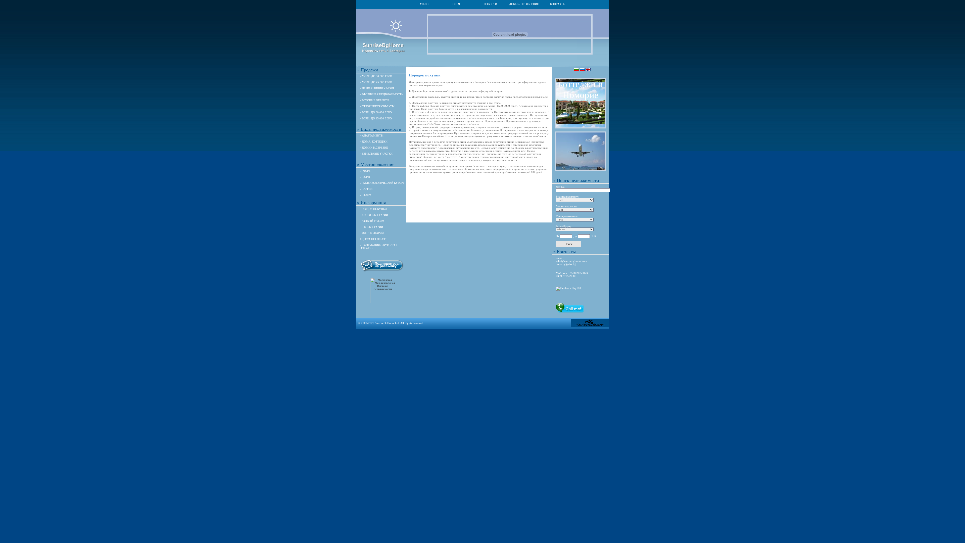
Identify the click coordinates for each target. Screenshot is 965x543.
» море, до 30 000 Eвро (376, 76)
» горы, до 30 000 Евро (376, 112)
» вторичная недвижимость (381, 94)
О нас (457, 4)
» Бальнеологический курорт (382, 182)
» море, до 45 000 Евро (376, 82)
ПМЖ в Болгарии (372, 233)
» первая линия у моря (377, 88)
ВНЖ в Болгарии (371, 227)
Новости (490, 4)
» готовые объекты (374, 100)
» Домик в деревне (374, 147)
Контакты (557, 4)
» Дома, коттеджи (374, 141)
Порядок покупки (373, 208)
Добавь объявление (524, 4)
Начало (422, 4)
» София (366, 188)
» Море (365, 170)
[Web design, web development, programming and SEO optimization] (590, 326)
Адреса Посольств (373, 239)
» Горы (365, 176)
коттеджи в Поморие (580, 89)
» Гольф (365, 194)
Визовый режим (372, 220)
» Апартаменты (371, 135)
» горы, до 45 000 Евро (376, 118)
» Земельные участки (376, 153)
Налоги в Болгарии (374, 214)
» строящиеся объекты (377, 106)
